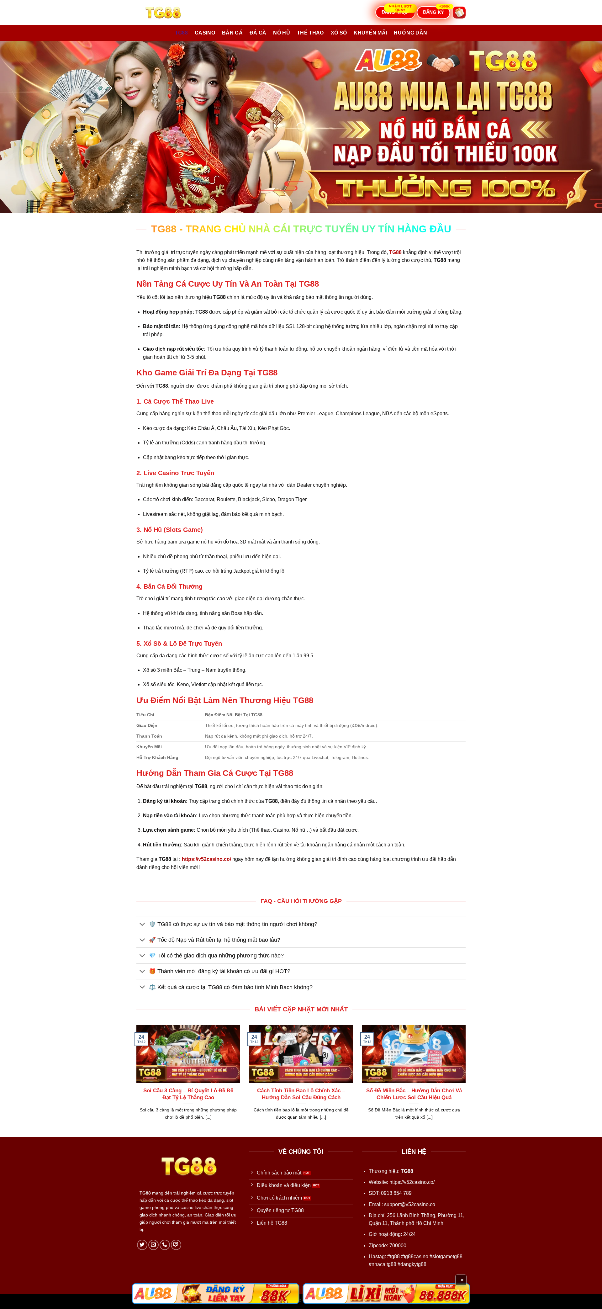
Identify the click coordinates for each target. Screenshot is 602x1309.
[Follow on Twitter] (142, 1245)
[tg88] (167, 12)
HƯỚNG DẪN (410, 32)
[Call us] (165, 1245)
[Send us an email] (153, 1245)
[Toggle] (142, 924)
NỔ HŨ (281, 32)
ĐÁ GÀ (258, 32)
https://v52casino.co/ (206, 859)
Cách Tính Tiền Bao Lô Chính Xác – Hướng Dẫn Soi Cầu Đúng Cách (301, 1094)
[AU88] (215, 1293)
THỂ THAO (310, 32)
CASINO (205, 32)
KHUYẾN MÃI (370, 32)
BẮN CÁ (232, 32)
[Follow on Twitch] (176, 1245)
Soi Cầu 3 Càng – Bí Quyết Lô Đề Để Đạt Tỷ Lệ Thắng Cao (188, 1094)
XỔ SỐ (339, 32)
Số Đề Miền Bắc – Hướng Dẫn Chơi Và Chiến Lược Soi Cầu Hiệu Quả (414, 1094)
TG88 (181, 32)
